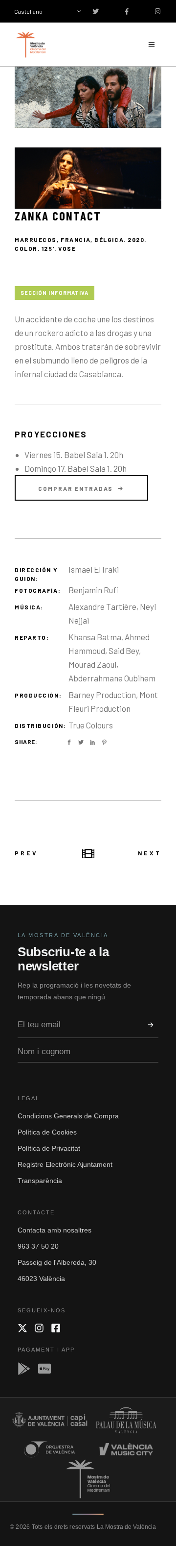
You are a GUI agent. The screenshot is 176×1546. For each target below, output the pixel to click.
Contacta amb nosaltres (54, 1230)
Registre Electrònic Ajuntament (65, 1164)
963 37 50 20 (38, 1246)
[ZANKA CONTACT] (88, 97)
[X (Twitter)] (22, 1328)
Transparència (40, 1180)
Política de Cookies (47, 1132)
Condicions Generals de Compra (68, 1116)
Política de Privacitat (49, 1148)
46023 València (41, 1278)
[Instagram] (39, 1328)
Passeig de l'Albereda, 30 (57, 1262)
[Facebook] (56, 1328)
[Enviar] (150, 1025)
